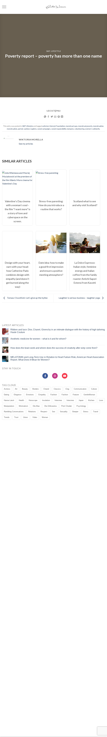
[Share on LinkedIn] (62, 116)
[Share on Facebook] (48, 116)
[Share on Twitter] (52, 116)
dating (6, 395)
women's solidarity (92, 129)
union (25, 417)
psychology (81, 406)
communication (80, 389)
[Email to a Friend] (55, 116)
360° (48, 51)
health (21, 400)
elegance (17, 395)
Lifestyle (56, 51)
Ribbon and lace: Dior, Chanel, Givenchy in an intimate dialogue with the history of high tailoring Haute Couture (57, 330)
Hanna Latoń (9, 400)
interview (58, 400)
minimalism (23, 406)
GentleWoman (89, 395)
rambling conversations (14, 412)
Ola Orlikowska (50, 406)
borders (35, 389)
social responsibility (58, 129)
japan (81, 400)
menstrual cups (71, 126)
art (16, 389)
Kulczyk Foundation (57, 126)
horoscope (33, 400)
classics (57, 389)
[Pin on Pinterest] (59, 116)
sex (53, 412)
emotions (30, 395)
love (101, 400)
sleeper (75, 412)
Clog (67, 389)
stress (85, 412)
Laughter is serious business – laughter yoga (79, 297)
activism (45, 126)
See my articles (26, 143)
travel (95, 412)
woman (45, 417)
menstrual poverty (85, 126)
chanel (46, 389)
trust (16, 417)
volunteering (79, 129)
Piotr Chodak (66, 406)
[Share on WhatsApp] (45, 116)
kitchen (91, 400)
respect (44, 412)
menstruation (98, 126)
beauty (25, 389)
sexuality (63, 412)
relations (32, 412)
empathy (42, 395)
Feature (76, 395)
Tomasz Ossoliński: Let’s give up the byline (27, 297)
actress (7, 389)
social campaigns (44, 129)
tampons (70, 129)
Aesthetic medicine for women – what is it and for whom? (38, 339)
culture (94, 389)
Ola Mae (36, 406)
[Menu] (4, 7)
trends (6, 417)
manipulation (9, 406)
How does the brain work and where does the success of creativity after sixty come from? (53, 348)
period (20, 129)
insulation (46, 400)
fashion (53, 395)
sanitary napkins (30, 129)
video (34, 417)
